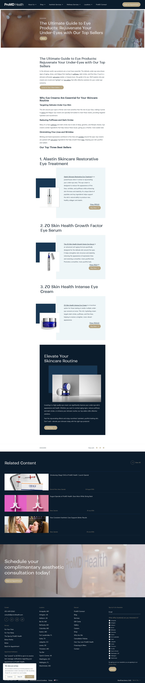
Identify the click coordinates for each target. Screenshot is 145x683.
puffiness (76, 74)
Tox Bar (41, 652)
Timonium (113, 646)
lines (82, 140)
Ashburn (113, 625)
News (59, 489)
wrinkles (81, 137)
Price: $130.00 (94, 323)
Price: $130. (93, 265)
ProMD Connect (101, 4)
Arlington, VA (43, 615)
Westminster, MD (45, 666)
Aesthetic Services (55, 4)
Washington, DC (44, 659)
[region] (19, 671)
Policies (50, 680)
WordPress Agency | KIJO (124, 680)
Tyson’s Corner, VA (45, 656)
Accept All (29, 676)
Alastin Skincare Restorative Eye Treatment (78, 177)
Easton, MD (43, 632)
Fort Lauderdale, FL (45, 635)
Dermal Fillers (53, 489)
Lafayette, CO (43, 642)
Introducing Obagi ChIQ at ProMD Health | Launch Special (69, 475)
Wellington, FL (44, 662)
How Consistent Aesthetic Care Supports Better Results (68, 518)
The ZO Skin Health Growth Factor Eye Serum (79, 244)
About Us (31, 4)
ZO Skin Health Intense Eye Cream (75, 305)
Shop (42, 4)
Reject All (20, 676)
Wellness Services (73, 4)
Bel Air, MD (43, 621)
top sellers (67, 80)
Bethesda (113, 630)
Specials (63, 489)
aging (43, 112)
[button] (96, 448)
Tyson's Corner (114, 651)
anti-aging (56, 77)
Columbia (113, 632)
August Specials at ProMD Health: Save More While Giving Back (71, 496)
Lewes (112, 644)
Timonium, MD (44, 649)
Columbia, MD (44, 628)
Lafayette (113, 641)
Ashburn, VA (43, 618)
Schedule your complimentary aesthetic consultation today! (34, 567)
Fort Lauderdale (115, 637)
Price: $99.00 (94, 204)
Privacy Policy (112, 664)
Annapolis (113, 620)
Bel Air (112, 627)
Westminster (114, 658)
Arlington (113, 623)
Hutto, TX (42, 638)
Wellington (113, 655)
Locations (87, 4)
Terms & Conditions (23, 680)
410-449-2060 (10, 611)
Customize (9, 676)
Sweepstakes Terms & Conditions (38, 680)
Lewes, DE (42, 645)
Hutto (112, 639)
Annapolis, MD (44, 611)
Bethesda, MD (44, 625)
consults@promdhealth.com (14, 615)
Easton (112, 634)
